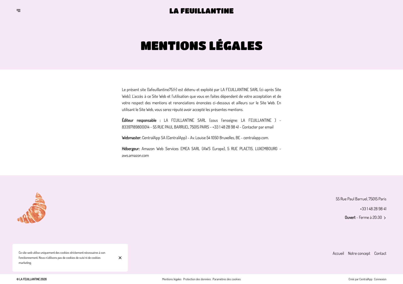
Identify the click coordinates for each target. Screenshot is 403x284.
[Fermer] (120, 257)
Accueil (338, 253)
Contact (380, 253)
